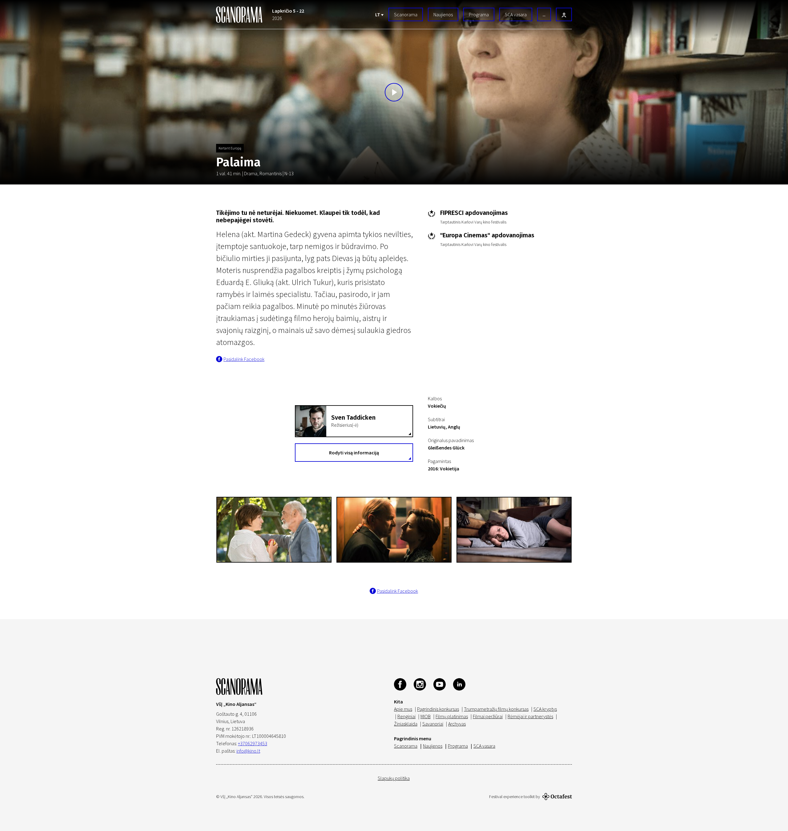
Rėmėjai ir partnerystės (530, 716)
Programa (479, 14)
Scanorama (405, 14)
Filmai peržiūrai (488, 716)
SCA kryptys (545, 709)
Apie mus (403, 709)
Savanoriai (432, 724)
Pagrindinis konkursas (438, 709)
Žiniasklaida (405, 724)
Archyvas (457, 724)
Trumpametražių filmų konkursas (496, 709)
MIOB (425, 716)
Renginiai (406, 716)
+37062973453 (252, 743)
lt (378, 14)
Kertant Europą (230, 148)
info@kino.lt (248, 751)
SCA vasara (516, 14)
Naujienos (443, 14)
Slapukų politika (394, 778)
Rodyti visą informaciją (354, 452)
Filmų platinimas (452, 716)
